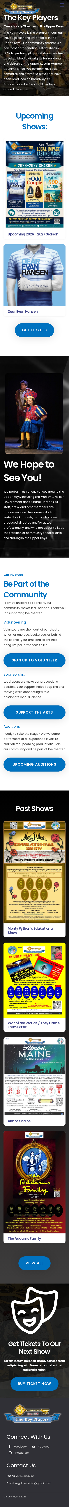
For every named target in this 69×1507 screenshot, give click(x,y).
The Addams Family (24, 1238)
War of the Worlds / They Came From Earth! (33, 1025)
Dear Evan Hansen (23, 311)
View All (34, 1263)
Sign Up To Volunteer (34, 660)
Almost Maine (19, 1121)
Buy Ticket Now (34, 1383)
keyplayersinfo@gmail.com (33, 1483)
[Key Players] (21, 13)
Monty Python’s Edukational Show (30, 930)
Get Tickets (34, 330)
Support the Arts (34, 712)
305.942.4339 (25, 1476)
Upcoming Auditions (34, 764)
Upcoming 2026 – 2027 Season (33, 234)
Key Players (13, 1496)
